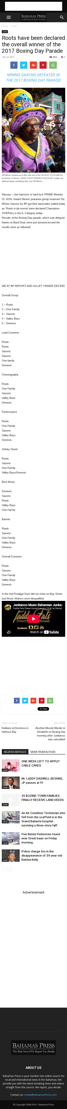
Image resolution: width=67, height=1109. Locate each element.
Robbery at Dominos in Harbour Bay (15, 729)
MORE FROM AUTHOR (43, 752)
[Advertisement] (33, 6)
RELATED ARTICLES (15, 752)
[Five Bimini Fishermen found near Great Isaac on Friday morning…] (11, 838)
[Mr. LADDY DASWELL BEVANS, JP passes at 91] (11, 783)
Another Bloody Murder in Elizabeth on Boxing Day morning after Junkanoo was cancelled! (50, 733)
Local (14, 25)
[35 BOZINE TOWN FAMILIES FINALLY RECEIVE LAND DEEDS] (11, 800)
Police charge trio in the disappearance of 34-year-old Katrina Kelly (41, 855)
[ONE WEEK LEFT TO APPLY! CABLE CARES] (11, 765)
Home (5, 25)
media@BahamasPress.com (40, 1094)
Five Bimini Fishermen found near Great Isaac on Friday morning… (40, 838)
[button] (62, 17)
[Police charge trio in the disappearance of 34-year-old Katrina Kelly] (11, 855)
